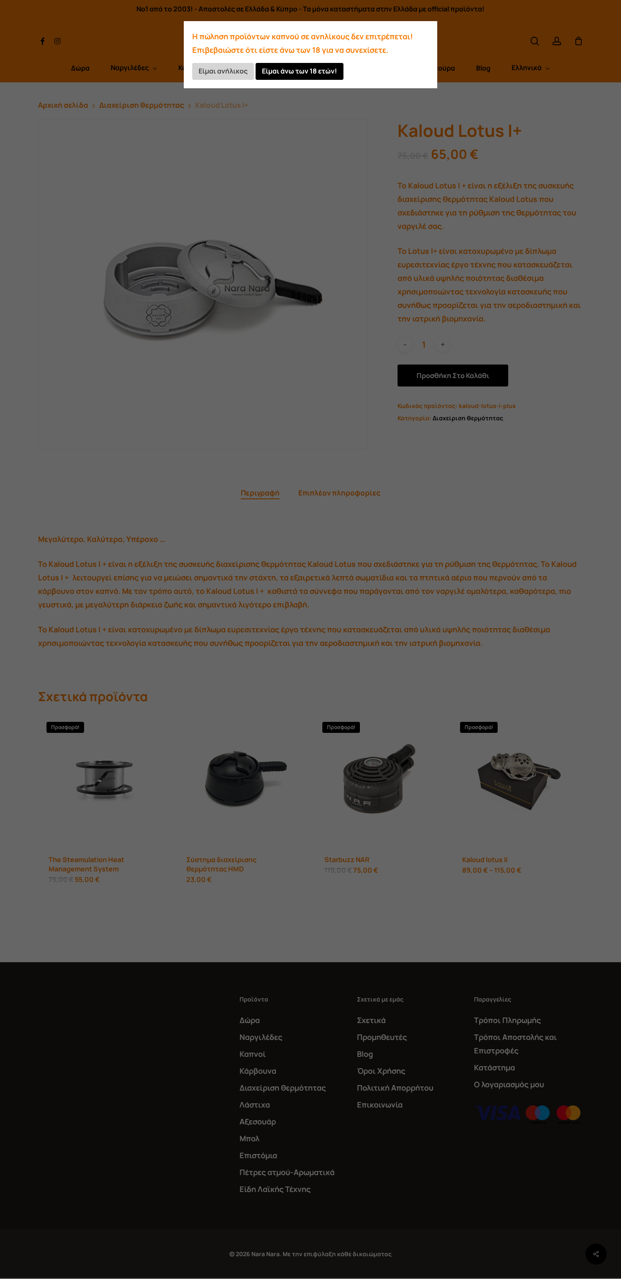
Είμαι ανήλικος (223, 71)
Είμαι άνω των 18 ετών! (299, 71)
